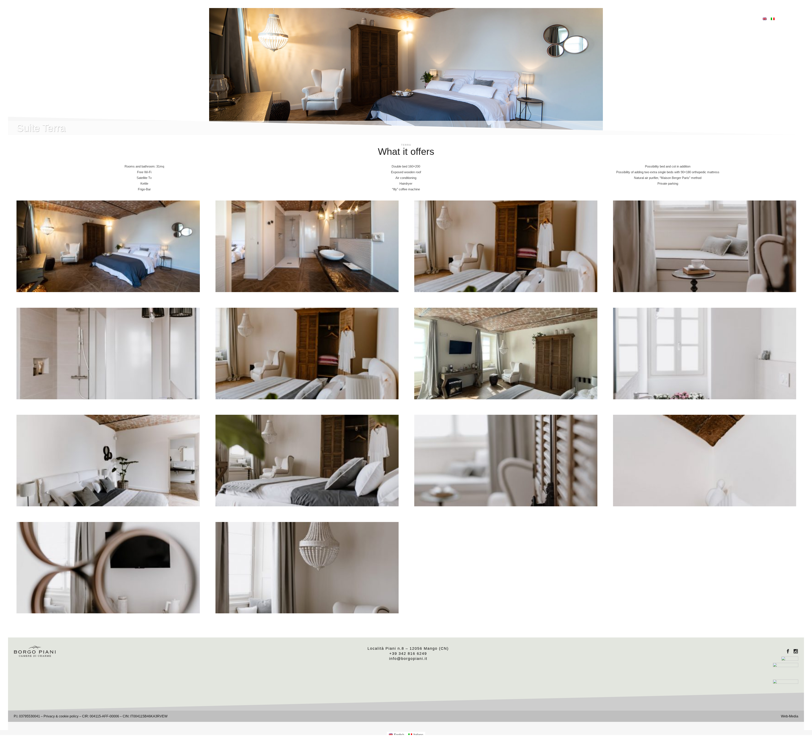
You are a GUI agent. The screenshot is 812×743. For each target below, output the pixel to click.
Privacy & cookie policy (61, 716)
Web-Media (789, 716)
